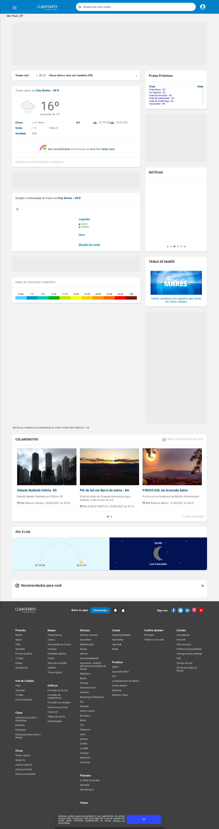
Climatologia (55, 721)
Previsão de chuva (58, 690)
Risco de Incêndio (57, 663)
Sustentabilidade (89, 658)
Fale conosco (184, 644)
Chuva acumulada (25, 774)
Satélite (52, 667)
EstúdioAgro (87, 789)
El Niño (84, 743)
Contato (181, 630)
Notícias (85, 630)
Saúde (83, 649)
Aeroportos (21, 667)
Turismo (84, 753)
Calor (83, 734)
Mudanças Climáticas (92, 697)
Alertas (84, 653)
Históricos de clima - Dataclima (26, 719)
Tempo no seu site (154, 639)
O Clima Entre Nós (90, 780)
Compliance (183, 635)
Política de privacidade (189, 649)
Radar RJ (20, 760)
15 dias (19, 658)
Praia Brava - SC (157, 89)
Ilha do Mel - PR (157, 103)
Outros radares (23, 764)
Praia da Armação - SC (160, 95)
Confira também (153, 630)
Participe (149, 635)
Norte (83, 720)
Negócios (85, 673)
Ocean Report (119, 685)
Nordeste (85, 715)
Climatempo (100, 610)
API (114, 676)
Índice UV (53, 712)
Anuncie (181, 639)
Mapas (52, 630)
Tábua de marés (56, 716)
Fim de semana (23, 653)
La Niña (84, 748)
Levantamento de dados (125, 681)
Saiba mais (108, 149)
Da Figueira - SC (157, 92)
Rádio (115, 649)
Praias (19, 663)
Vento (51, 658)
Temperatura (55, 635)
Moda (83, 678)
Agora (18, 639)
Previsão (20, 630)
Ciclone (84, 739)
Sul (81, 701)
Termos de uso (185, 663)
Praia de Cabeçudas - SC (161, 98)
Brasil (18, 635)
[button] (11, 15)
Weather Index (120, 695)
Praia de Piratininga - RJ (161, 101)
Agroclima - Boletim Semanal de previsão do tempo (93, 666)
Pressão (52, 649)
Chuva (51, 639)
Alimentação (87, 644)
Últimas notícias (89, 635)
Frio (82, 725)
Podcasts (20, 729)
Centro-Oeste (87, 711)
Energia (84, 683)
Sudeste (84, 706)
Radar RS (85, 757)
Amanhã (20, 649)
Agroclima (85, 639)
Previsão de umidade (59, 702)
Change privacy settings (189, 653)
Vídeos (84, 802)
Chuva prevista (23, 769)
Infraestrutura (88, 687)
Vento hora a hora (58, 707)
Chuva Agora (22, 755)
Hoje (17, 644)
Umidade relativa (57, 653)
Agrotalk (84, 785)
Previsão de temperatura (54, 696)
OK (143, 819)
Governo (84, 692)
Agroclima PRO (120, 671)
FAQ (179, 658)
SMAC (115, 666)
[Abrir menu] (14, 7)
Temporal (85, 729)
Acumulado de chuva (59, 644)
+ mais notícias (193, 516)
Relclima (20, 725)
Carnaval (85, 762)
